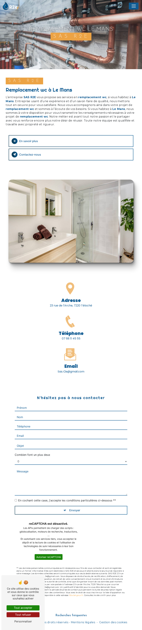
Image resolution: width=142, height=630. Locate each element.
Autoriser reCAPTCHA (48, 557)
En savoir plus (28, 141)
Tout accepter (23, 607)
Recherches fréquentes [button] (71, 615)
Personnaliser (23, 621)
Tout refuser (23, 614)
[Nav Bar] (134, 6)
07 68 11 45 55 (71, 338)
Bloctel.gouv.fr (76, 595)
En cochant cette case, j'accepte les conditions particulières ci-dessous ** (67, 500)
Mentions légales (83, 622)
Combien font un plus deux (32, 454)
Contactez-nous (30, 154)
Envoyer (74, 510)
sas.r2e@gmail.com (71, 372)
